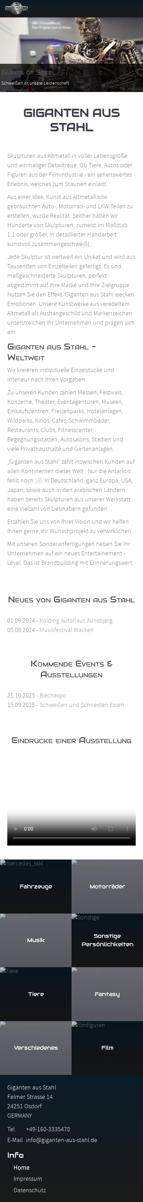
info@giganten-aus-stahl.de (61, 1141)
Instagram (98, 8)
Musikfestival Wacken (67, 630)
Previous (12, 54)
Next (131, 54)
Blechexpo (53, 696)
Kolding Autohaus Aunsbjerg (76, 621)
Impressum (28, 1179)
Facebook (81, 8)
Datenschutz (30, 1191)
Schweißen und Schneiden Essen (82, 705)
